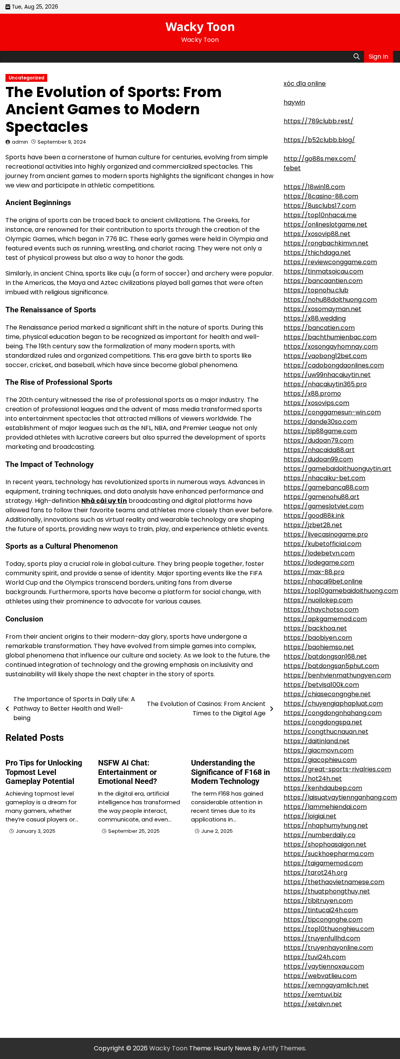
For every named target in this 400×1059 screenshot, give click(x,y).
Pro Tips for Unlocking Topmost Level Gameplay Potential (43, 772)
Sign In (378, 56)
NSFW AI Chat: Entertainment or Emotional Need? (127, 772)
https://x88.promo (312, 393)
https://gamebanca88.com (326, 487)
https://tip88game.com (320, 431)
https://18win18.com (314, 186)
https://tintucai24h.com (321, 910)
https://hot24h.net (313, 778)
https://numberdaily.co (319, 834)
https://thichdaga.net (317, 252)
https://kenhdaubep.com (323, 787)
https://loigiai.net (310, 816)
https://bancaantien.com (323, 280)
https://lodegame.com (319, 562)
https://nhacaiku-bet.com (324, 478)
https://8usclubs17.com (320, 205)
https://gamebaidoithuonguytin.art (337, 468)
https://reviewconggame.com (330, 262)
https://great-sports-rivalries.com (337, 769)
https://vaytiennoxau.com (324, 966)
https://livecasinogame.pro (326, 534)
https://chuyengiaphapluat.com (333, 703)
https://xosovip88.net (317, 233)
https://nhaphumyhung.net (326, 825)
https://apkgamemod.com (325, 618)
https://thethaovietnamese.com (334, 881)
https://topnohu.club (316, 290)
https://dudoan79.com (319, 440)
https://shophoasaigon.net (325, 844)
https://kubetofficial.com (322, 543)
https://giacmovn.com (319, 750)
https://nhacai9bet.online (323, 581)
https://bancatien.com (319, 327)
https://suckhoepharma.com (329, 853)
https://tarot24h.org (315, 872)
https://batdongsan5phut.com (331, 665)
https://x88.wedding (315, 318)
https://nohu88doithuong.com (330, 299)
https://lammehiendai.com (325, 806)
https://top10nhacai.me (320, 215)
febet (292, 168)
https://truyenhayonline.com (328, 947)
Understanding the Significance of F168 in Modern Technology (230, 772)
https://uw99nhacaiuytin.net (327, 374)
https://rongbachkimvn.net (326, 243)
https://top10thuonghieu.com (329, 928)
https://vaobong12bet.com (325, 355)
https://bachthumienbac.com (330, 337)
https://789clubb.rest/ (319, 121)
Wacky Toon (200, 26)
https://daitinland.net (317, 741)
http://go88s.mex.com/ (320, 158)
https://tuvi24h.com (315, 957)
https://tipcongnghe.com (323, 919)
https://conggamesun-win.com (332, 412)
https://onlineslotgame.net (325, 224)
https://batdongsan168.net (325, 656)
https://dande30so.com (320, 421)
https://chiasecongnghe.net (327, 694)
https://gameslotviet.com (324, 506)
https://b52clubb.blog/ (319, 139)
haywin (294, 102)
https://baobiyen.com (318, 637)
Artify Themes (283, 1048)
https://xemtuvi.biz (313, 994)
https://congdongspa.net (323, 722)
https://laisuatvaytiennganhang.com (340, 797)
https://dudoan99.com (318, 459)
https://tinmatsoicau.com (323, 271)
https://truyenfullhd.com (322, 938)
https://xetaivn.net (313, 1004)
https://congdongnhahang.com (333, 712)
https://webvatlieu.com (320, 975)
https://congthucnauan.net (326, 731)
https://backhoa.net (315, 628)
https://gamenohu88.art (321, 496)
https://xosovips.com (316, 402)
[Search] (356, 57)
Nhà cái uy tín (104, 500)
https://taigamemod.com (323, 863)
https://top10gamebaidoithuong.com (341, 590)
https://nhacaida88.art (319, 449)
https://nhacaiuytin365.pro (325, 384)
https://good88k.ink (314, 515)
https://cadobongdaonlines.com (334, 365)
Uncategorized (26, 78)
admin (20, 142)
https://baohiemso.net (319, 647)
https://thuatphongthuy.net (327, 891)
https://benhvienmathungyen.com (337, 675)
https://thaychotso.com (321, 609)
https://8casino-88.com (321, 196)
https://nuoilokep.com (318, 600)
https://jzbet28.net (313, 525)
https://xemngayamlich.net (326, 985)
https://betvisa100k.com (321, 684)
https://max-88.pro (314, 571)
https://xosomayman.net (322, 308)
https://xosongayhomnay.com (331, 346)
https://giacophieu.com (320, 759)
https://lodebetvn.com (319, 553)
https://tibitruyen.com (318, 900)
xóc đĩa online (305, 83)
